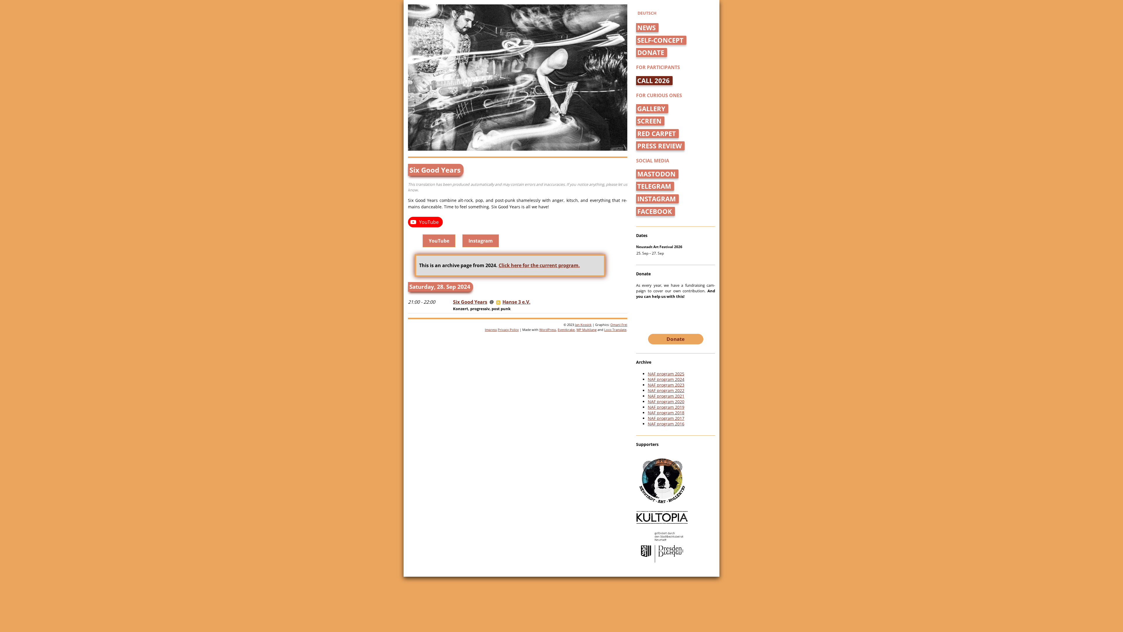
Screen (649, 121)
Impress (491, 329)
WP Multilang (586, 329)
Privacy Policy (508, 329)
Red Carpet (656, 133)
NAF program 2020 (666, 401)
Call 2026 (653, 80)
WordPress (547, 329)
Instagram (481, 241)
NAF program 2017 (666, 418)
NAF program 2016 (666, 424)
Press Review (659, 145)
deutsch (647, 13)
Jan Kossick (583, 324)
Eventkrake (566, 329)
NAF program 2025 (666, 374)
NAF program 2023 (666, 385)
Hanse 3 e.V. (516, 302)
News (646, 27)
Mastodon (656, 173)
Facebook (654, 211)
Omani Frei (618, 324)
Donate (650, 52)
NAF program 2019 (666, 407)
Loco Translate (615, 329)
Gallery (651, 108)
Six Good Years (470, 302)
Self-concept (660, 40)
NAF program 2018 (666, 412)
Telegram (654, 186)
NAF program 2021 (666, 396)
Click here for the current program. (539, 265)
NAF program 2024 (666, 379)
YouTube (439, 241)
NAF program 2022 (666, 390)
